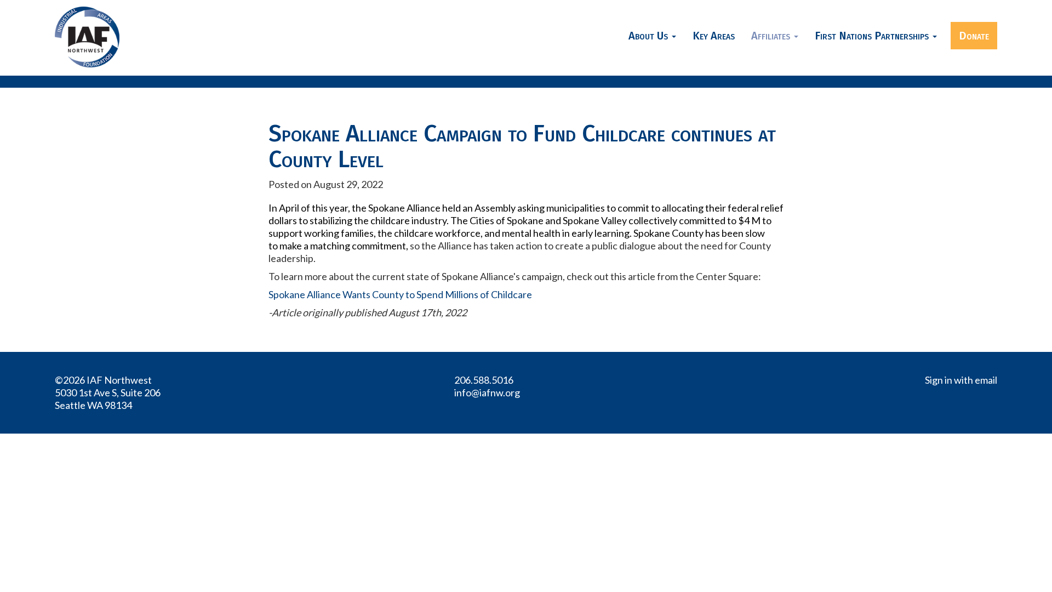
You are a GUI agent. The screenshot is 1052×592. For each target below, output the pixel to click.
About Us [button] (649, 35)
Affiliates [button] (772, 35)
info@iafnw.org (487, 392)
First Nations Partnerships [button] (873, 35)
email (986, 380)
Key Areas (714, 35)
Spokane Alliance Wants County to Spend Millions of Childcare (400, 294)
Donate (974, 35)
